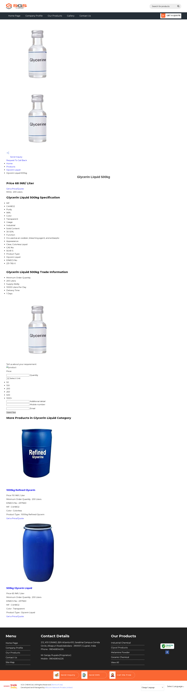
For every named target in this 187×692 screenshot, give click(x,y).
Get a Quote (173, 15)
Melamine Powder (120, 652)
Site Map (10, 662)
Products (10, 166)
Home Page (14, 16)
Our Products (55, 16)
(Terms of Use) (57, 685)
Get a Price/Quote (15, 189)
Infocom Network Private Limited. (59, 687)
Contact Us (85, 16)
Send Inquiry (16, 157)
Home (9, 163)
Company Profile (34, 16)
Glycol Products (119, 647)
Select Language (174, 686)
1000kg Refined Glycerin (20, 490)
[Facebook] (167, 653)
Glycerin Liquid (13, 170)
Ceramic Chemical (120, 657)
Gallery (70, 16)
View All (115, 662)
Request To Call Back (16, 160)
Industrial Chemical (121, 643)
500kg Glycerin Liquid (19, 588)
